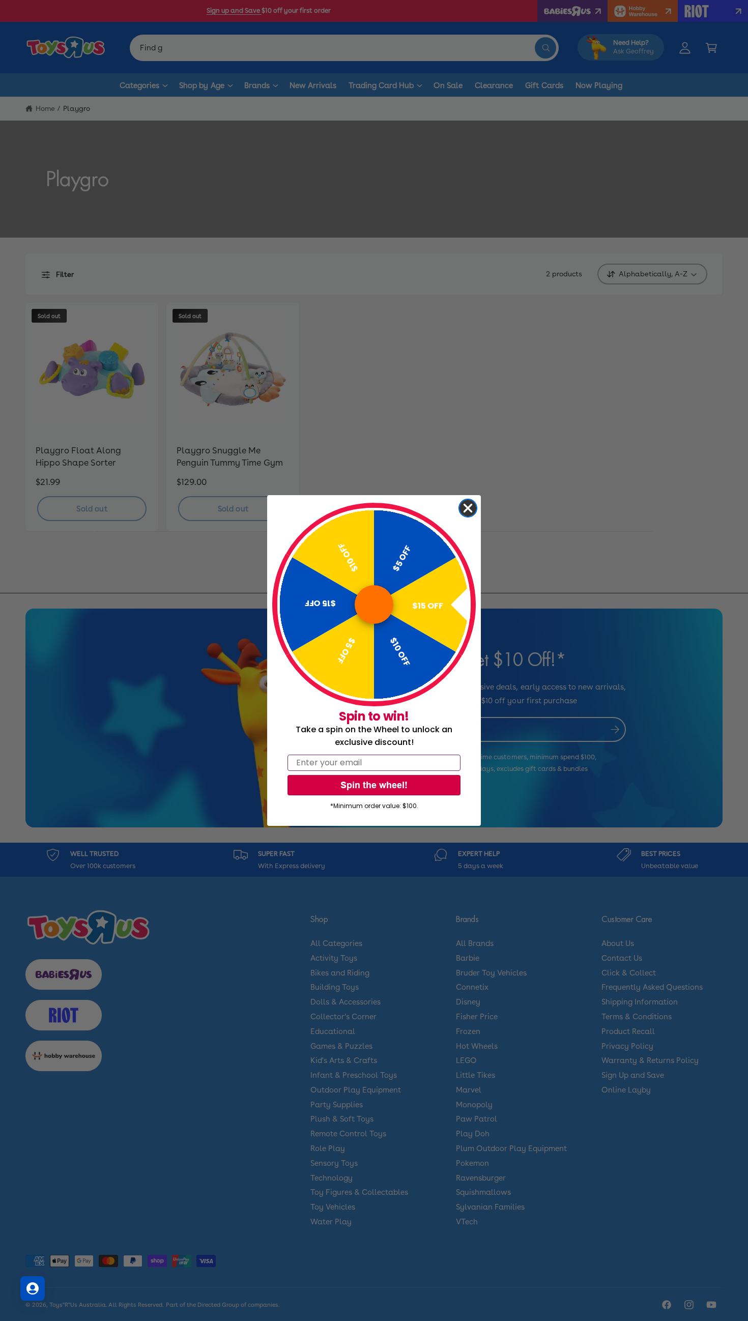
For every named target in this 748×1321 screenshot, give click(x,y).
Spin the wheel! (374, 785)
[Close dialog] (468, 508)
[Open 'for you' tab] (32, 1288)
